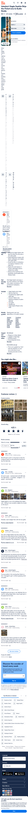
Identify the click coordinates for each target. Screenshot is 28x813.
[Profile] (25, 3)
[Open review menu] (25, 454)
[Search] (14, 3)
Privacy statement (15, 689)
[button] (6, 14)
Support (4, 779)
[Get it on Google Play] (7, 774)
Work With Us (5, 786)
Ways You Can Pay (7, 788)
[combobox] (15, 447)
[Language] (21, 3)
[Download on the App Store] (19, 774)
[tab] (10, 696)
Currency (4, 762)
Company (4, 782)
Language (4, 755)
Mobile (4, 770)
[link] (11, 376)
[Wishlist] (17, 3)
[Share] (25, 14)
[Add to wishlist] (19, 363)
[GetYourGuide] (3, 3)
